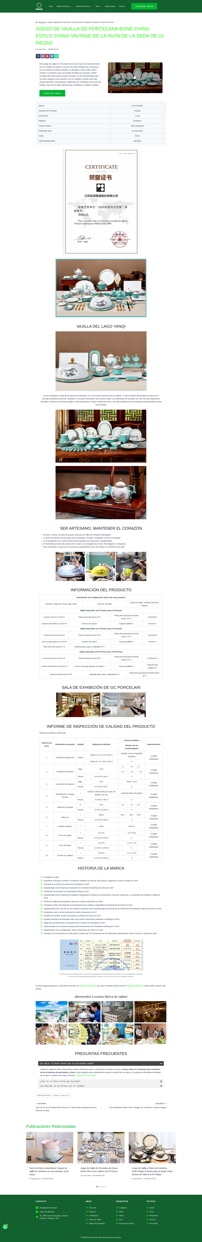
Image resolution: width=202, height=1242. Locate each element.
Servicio (153, 1219)
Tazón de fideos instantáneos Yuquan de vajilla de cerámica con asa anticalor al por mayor (49, 1171)
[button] (135, 77)
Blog (97, 6)
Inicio (51, 6)
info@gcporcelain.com (134, 986)
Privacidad (154, 1223)
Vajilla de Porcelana (63, 6)
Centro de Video (95, 1219)
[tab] (96, 1186)
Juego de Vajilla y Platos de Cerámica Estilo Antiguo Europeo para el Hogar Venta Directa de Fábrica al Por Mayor (152, 1171)
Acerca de (92, 1208)
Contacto (122, 6)
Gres (121, 1219)
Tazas (121, 1212)
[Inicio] (36, 22)
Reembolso (154, 1215)
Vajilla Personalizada (82, 6)
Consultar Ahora (144, 6)
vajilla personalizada (87, 986)
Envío (152, 1212)
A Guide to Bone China (85, 1075)
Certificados (93, 1215)
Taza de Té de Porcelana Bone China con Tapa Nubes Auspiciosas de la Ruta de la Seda (66, 1107)
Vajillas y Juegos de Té (62, 1095)
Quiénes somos (110, 6)
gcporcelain (42, 49)
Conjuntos (123, 1208)
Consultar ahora (52, 93)
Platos (121, 1215)
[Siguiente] (172, 1158)
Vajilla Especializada (44, 1095)
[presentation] (49, 1147)
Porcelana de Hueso (126, 1223)
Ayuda (152, 1208)
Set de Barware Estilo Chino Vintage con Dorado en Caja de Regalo (137, 1106)
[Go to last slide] (29, 1158)
